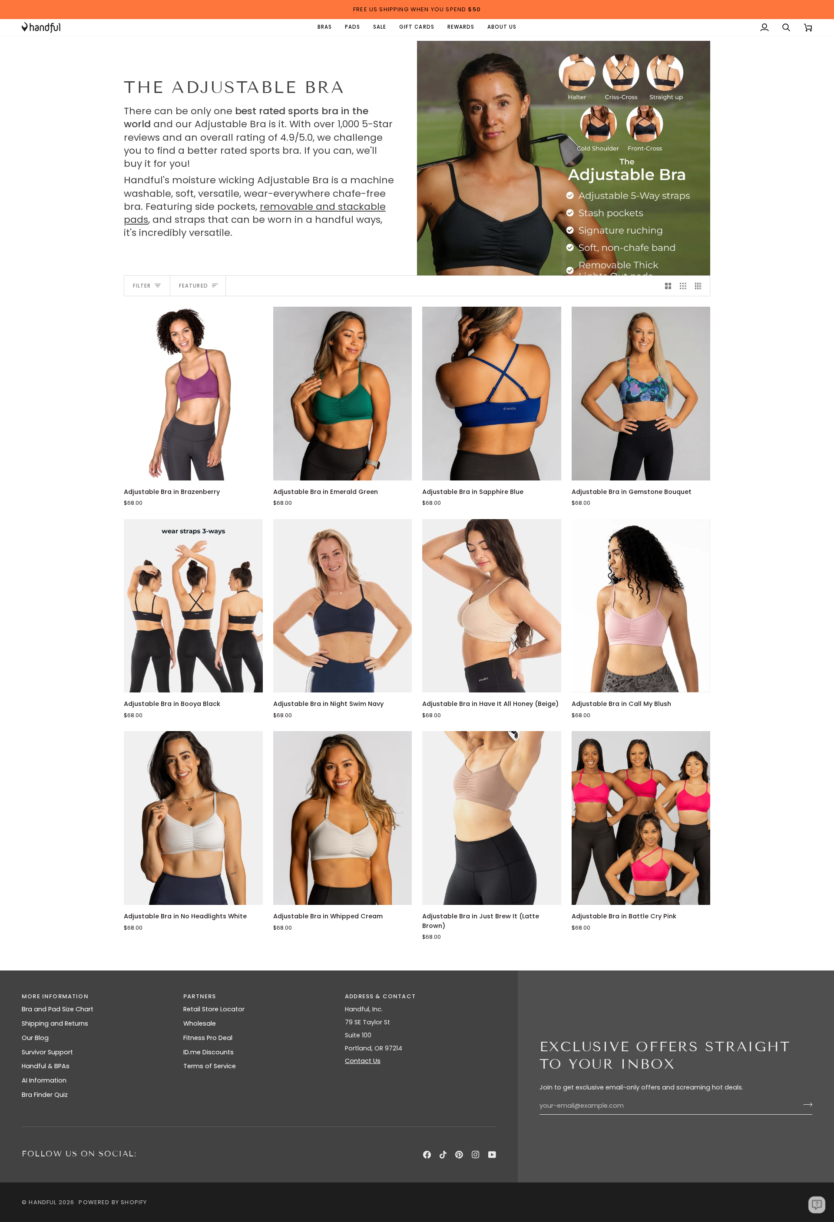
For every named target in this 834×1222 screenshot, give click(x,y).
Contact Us (363, 1060)
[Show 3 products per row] (683, 286)
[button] (324, 27)
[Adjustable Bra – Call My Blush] (641, 605)
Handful (42, 1202)
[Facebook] (427, 1155)
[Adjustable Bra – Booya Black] (193, 605)
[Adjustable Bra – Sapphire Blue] (491, 393)
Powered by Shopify (113, 1202)
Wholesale (199, 1023)
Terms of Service (209, 1066)
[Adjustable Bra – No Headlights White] (193, 817)
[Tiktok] (443, 1155)
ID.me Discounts (208, 1052)
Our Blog (35, 1037)
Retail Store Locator (214, 1009)
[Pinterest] (459, 1155)
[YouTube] (492, 1155)
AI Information (44, 1080)
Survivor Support (47, 1052)
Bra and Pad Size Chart (57, 1009)
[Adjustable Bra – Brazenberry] (193, 393)
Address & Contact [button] (380, 996)
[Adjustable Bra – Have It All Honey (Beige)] (491, 605)
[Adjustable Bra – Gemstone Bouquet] (641, 393)
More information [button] (55, 996)
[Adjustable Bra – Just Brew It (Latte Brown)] (491, 817)
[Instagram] (476, 1155)
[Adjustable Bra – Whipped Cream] (342, 817)
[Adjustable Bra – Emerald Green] (342, 393)
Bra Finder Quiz (45, 1094)
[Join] (805, 1105)
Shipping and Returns (55, 1023)
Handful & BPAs (46, 1066)
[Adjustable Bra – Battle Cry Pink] (641, 817)
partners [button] (199, 996)
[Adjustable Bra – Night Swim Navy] (342, 605)
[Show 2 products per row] (668, 286)
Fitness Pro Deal (207, 1037)
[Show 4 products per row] (700, 286)
